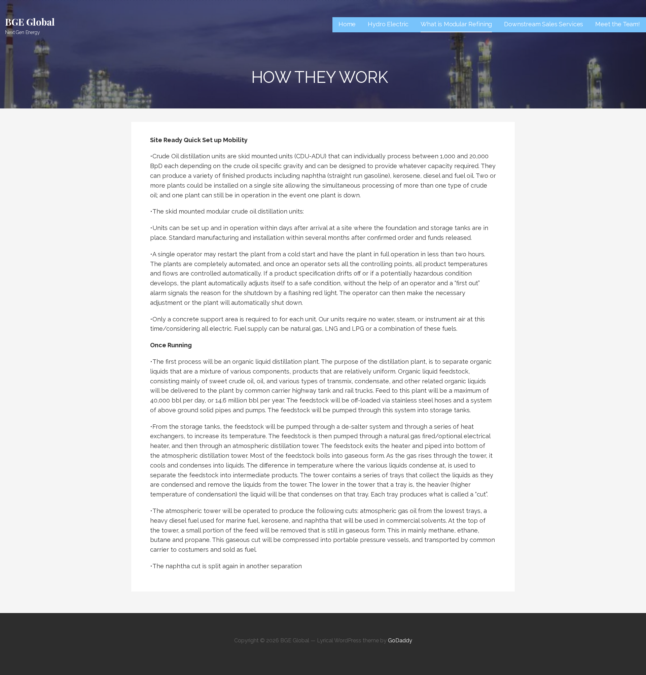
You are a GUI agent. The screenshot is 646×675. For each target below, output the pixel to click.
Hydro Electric (388, 24)
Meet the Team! (617, 24)
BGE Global (30, 21)
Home (347, 24)
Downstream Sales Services (543, 24)
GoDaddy (400, 640)
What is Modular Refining (456, 24)
